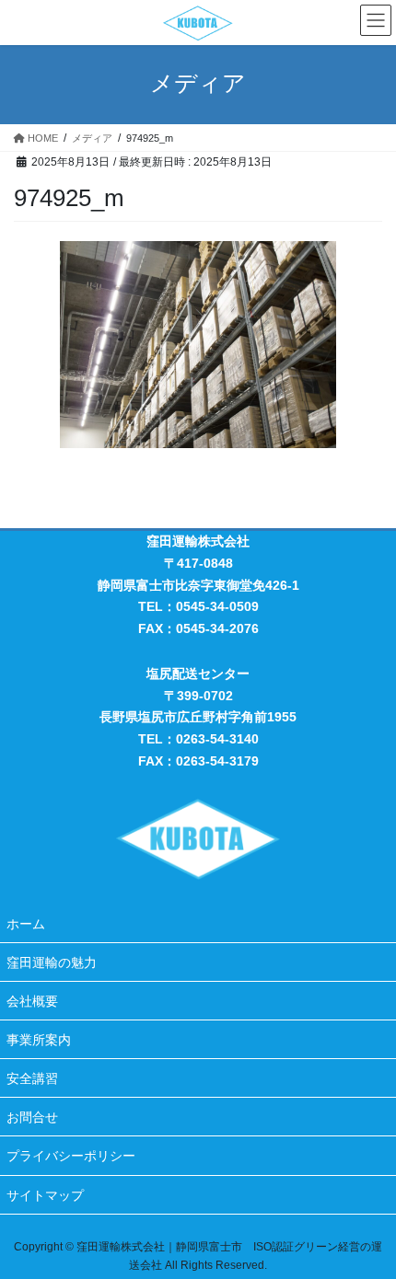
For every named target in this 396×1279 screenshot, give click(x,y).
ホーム (25, 923)
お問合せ (32, 1117)
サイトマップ (45, 1195)
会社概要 (32, 1001)
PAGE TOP (368, 1223)
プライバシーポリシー (70, 1155)
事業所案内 (38, 1039)
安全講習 (32, 1078)
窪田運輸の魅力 (51, 962)
